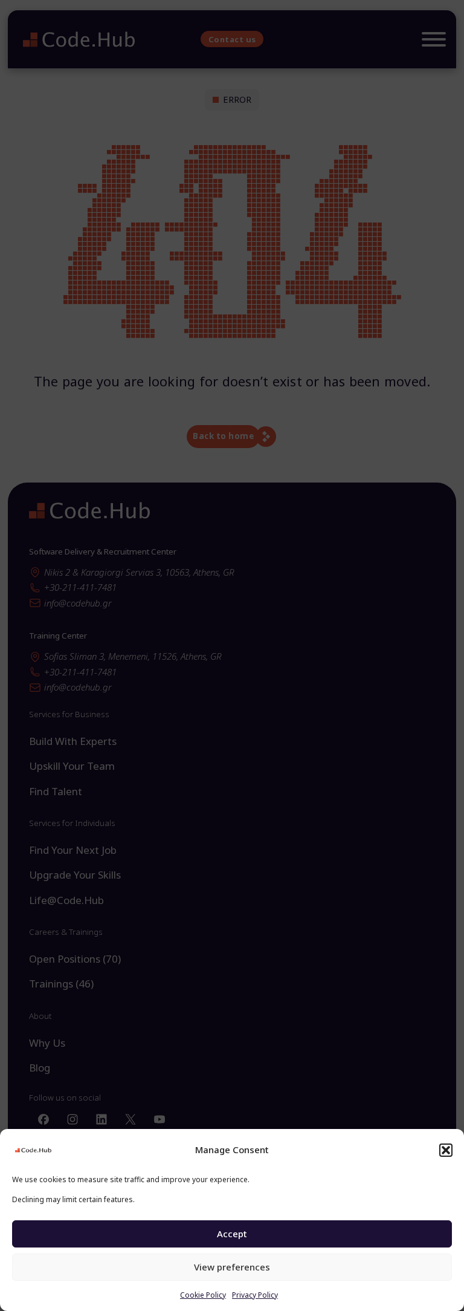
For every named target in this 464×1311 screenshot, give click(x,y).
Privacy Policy (255, 1295)
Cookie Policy (203, 1295)
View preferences (232, 1267)
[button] (446, 1150)
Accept (232, 1234)
